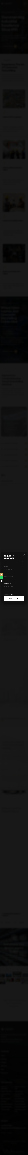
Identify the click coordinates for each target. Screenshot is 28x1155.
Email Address (8, 573)
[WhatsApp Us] (1, 577)
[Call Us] (1, 574)
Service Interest (8, 591)
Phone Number (8, 583)
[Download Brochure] (1, 580)
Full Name (6, 566)
